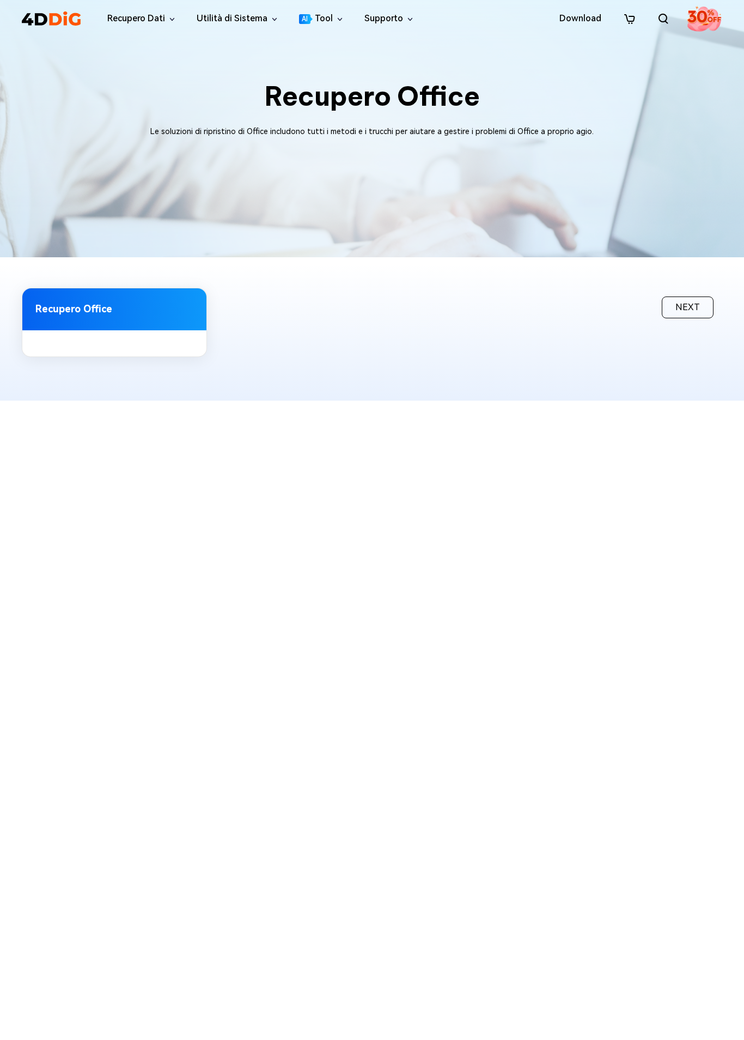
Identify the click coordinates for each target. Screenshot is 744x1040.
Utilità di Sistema (232, 18)
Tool (317, 18)
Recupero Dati (136, 18)
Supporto (383, 18)
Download (580, 18)
